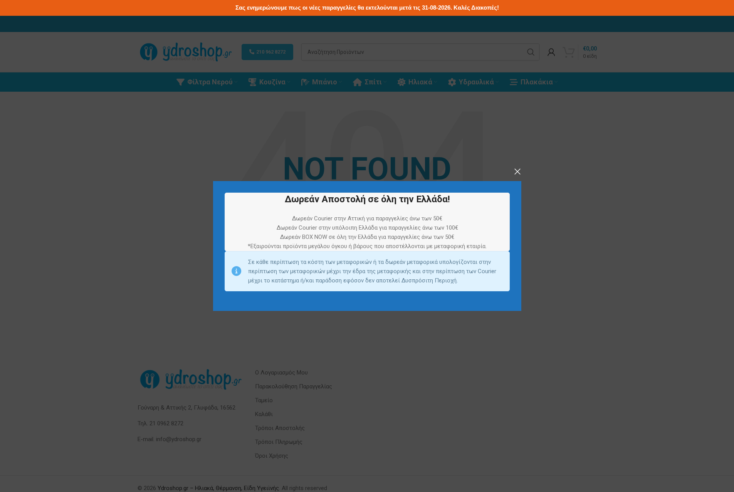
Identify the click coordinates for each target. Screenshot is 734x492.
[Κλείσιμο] (517, 171)
